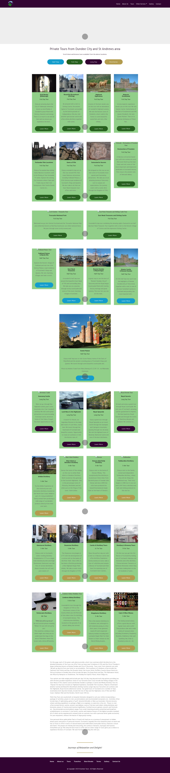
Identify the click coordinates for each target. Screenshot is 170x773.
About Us (125, 4)
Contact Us (116, 761)
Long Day (93, 62)
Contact (158, 4)
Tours (132, 4)
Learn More (44, 129)
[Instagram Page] (88, 765)
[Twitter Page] (78, 765)
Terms (98, 761)
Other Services (141, 4)
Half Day (55, 62)
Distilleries (113, 62)
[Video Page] (85, 765)
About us (60, 761)
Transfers (77, 761)
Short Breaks (88, 761)
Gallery (151, 4)
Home (118, 4)
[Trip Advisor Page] (92, 765)
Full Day (74, 62)
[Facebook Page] (82, 765)
